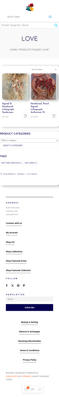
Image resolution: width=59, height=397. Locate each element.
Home (13, 49)
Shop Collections (14, 251)
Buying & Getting (29, 322)
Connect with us (14, 223)
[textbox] (13, 145)
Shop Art (10, 242)
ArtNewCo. (27, 376)
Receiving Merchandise (29, 341)
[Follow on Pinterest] (24, 285)
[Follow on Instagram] (18, 285)
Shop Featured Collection (18, 270)
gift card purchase (11, 163)
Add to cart (25, 116)
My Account (12, 232)
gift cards (31, 163)
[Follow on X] (12, 285)
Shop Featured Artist (16, 260)
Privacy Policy (29, 359)
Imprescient (12, 376)
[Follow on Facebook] (6, 285)
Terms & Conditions (29, 350)
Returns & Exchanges (29, 331)
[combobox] (29, 145)
